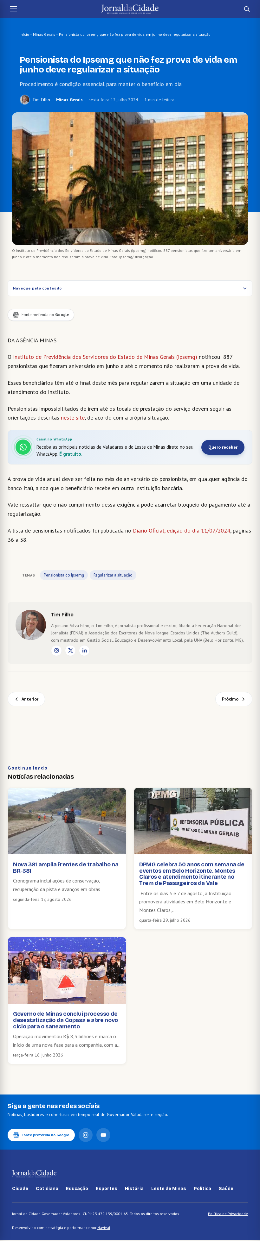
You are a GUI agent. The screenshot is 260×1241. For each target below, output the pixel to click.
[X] (70, 650)
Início (24, 34)
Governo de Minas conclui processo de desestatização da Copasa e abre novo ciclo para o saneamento (65, 1020)
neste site (73, 417)
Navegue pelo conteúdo (37, 288)
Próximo (230, 699)
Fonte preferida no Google (45, 1134)
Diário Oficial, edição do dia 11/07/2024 (181, 530)
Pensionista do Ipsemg (64, 575)
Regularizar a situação (113, 575)
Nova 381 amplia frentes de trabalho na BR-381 (65, 867)
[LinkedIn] (84, 650)
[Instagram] (56, 650)
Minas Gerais (44, 34)
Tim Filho (41, 100)
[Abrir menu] (13, 9)
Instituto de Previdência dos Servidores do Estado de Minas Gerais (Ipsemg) (105, 356)
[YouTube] (103, 1135)
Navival (103, 1227)
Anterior (30, 699)
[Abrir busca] (246, 9)
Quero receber (222, 447)
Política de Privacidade (228, 1213)
